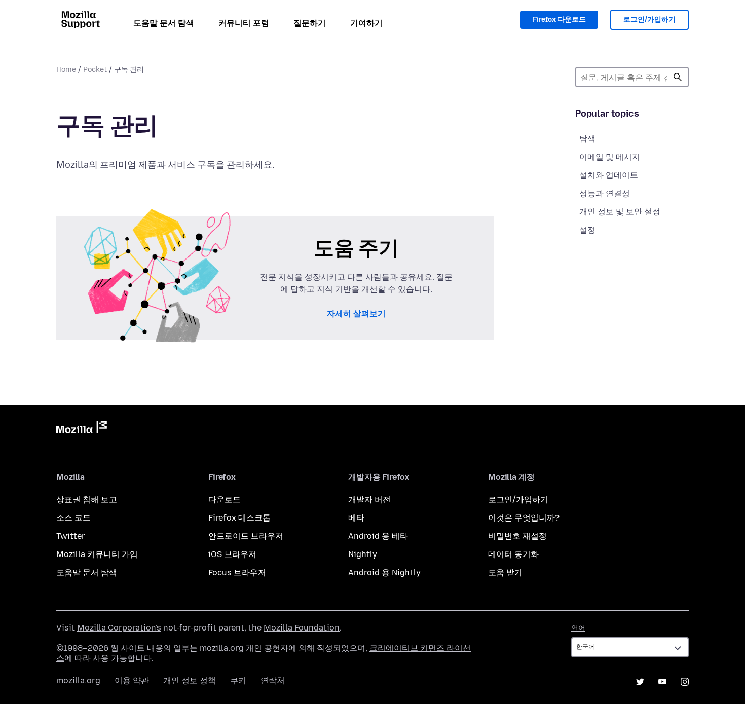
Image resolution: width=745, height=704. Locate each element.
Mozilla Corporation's (119, 628)
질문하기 (309, 23)
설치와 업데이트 (608, 175)
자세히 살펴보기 (356, 313)
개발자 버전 (369, 499)
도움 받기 (505, 572)
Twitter (70, 536)
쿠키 (238, 680)
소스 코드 (73, 518)
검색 (677, 77)
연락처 (272, 680)
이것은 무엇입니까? (524, 518)
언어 (578, 628)
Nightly (362, 554)
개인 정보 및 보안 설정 (619, 211)
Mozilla (81, 429)
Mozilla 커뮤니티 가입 (97, 554)
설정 (587, 230)
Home (66, 69)
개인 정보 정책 (189, 680)
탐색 (587, 138)
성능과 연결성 (604, 193)
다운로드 (224, 499)
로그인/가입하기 (649, 19)
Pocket (95, 69)
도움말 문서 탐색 (163, 23)
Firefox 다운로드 (559, 19)
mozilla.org (78, 680)
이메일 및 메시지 (609, 157)
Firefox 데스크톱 (239, 518)
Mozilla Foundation (302, 628)
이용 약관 (132, 680)
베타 (356, 518)
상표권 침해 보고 (86, 499)
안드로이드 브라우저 (245, 536)
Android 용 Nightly (384, 572)
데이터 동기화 (513, 554)
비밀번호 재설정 (517, 536)
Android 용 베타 (378, 536)
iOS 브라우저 (232, 554)
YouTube (662, 682)
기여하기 (366, 23)
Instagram (685, 682)
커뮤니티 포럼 (243, 23)
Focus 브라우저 (237, 572)
